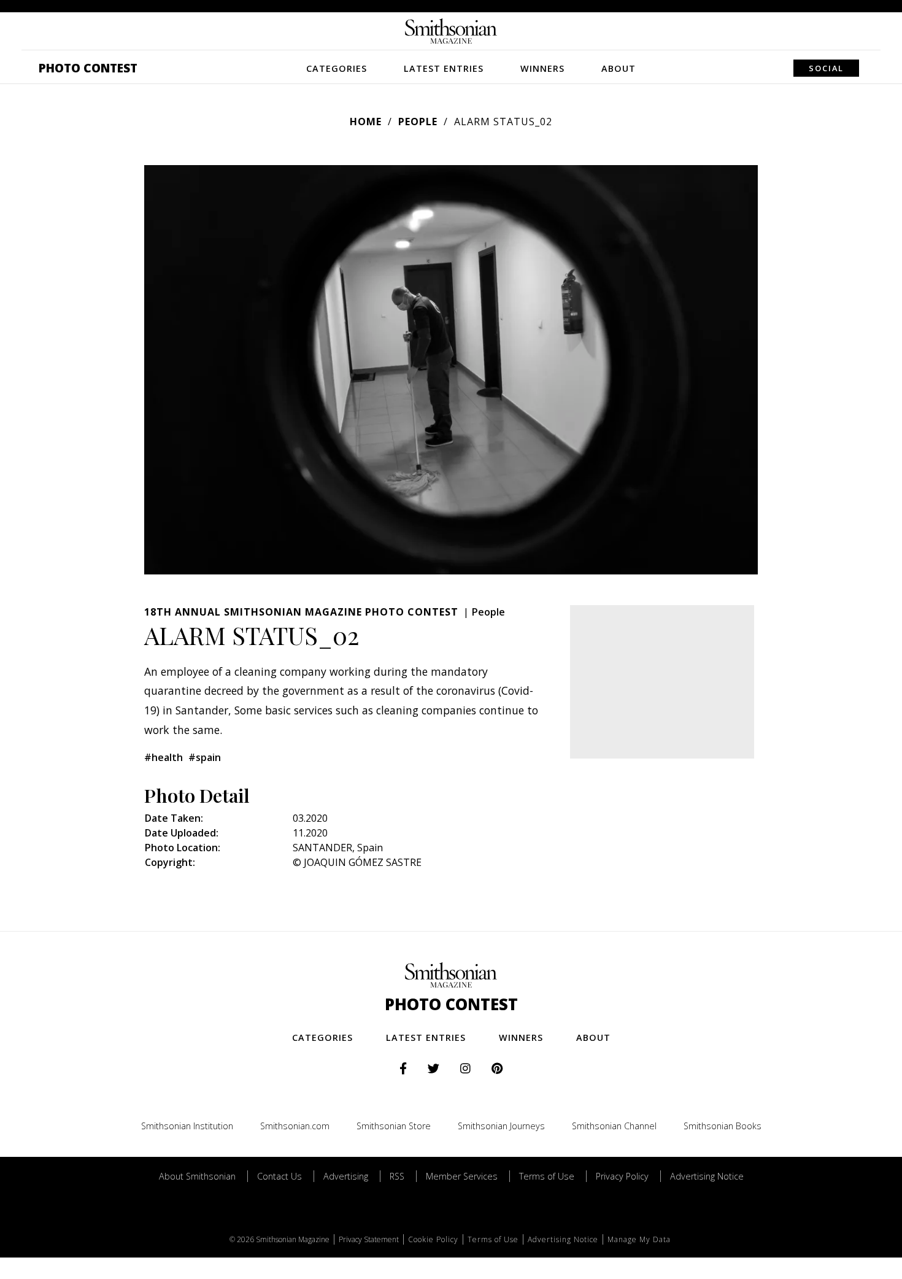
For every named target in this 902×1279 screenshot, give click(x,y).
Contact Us (279, 1176)
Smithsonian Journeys (501, 1126)
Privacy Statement (369, 1239)
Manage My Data (639, 1239)
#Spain (204, 757)
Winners (542, 68)
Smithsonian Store (394, 1126)
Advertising (345, 1176)
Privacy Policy (622, 1176)
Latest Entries (444, 68)
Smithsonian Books (722, 1126)
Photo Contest (88, 68)
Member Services (462, 1176)
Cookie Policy (433, 1239)
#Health (163, 757)
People (418, 121)
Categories (336, 68)
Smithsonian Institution (187, 1126)
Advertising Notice (707, 1176)
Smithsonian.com (295, 1126)
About (618, 68)
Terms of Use (546, 1176)
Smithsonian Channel (614, 1126)
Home (366, 121)
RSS (397, 1176)
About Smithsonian (197, 1176)
